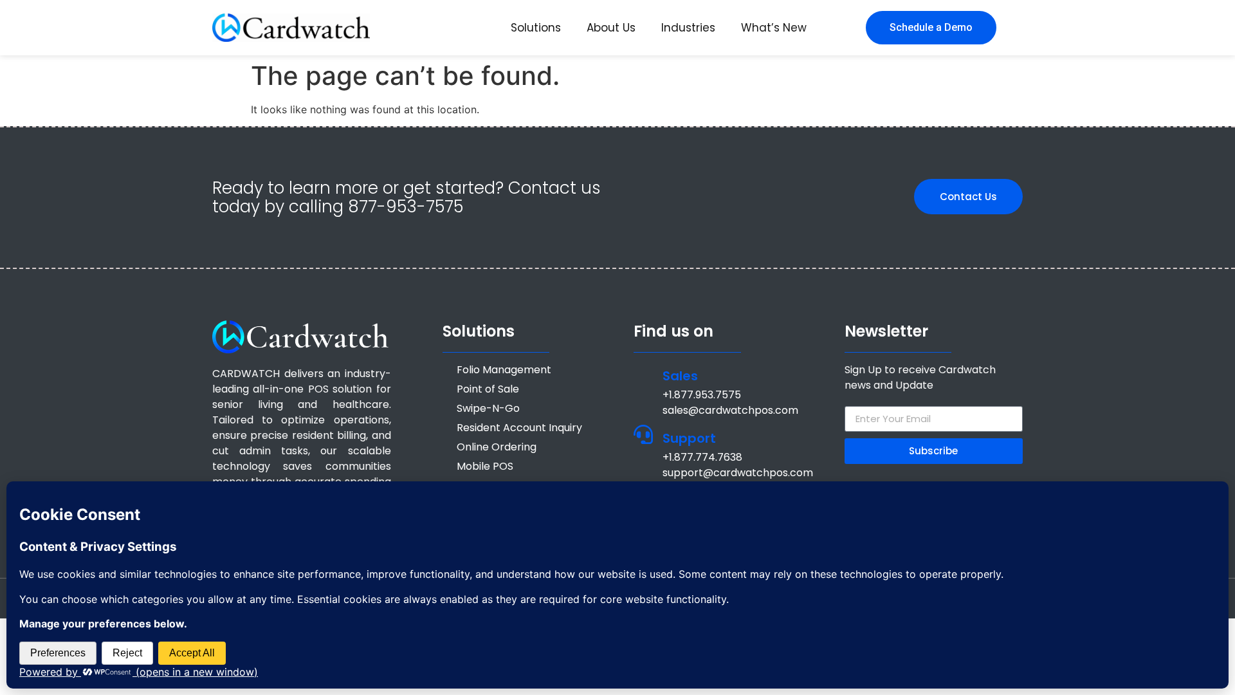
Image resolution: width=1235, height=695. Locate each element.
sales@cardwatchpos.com (730, 410)
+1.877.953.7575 (702, 394)
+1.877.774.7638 (702, 457)
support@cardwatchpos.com (738, 472)
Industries (688, 27)
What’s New (774, 27)
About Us (611, 27)
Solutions (536, 27)
